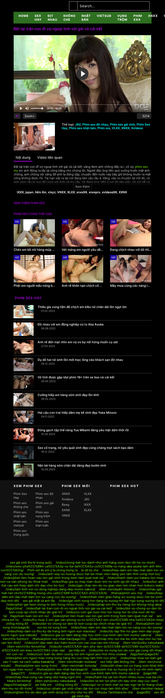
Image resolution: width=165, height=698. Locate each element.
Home (24, 16)
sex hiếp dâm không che (117, 662)
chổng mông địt (17, 623)
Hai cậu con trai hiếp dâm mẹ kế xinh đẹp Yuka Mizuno (77, 413)
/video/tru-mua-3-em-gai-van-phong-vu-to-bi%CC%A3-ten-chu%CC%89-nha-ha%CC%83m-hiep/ (93, 620)
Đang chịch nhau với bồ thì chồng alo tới (130, 250)
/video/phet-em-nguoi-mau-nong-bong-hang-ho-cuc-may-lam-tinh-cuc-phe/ (61, 658)
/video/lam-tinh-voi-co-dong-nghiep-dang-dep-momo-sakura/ (50, 589)
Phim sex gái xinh (122, 124)
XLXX (71, 192)
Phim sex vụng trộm (43, 514)
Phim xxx (137, 17)
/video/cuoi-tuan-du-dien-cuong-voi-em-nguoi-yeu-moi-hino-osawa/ (76, 654)
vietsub (104, 16)
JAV (78, 124)
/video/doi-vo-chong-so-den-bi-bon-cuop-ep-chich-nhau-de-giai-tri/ (82, 623)
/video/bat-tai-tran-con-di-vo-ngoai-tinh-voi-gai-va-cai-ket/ (69, 608)
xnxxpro (94, 192)
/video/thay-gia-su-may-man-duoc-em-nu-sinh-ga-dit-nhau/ (95, 581)
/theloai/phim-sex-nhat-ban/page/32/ (59, 639)
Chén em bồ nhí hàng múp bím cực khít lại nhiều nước (34, 250)
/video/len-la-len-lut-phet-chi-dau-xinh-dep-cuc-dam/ (119, 681)
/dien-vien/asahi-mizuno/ (117, 589)
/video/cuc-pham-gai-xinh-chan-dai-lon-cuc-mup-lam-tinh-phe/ (82, 688)
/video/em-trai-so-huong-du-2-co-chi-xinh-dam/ (127, 669)
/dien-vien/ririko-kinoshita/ (26, 646)
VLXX (116, 128)
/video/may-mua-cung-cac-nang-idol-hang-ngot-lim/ (43, 677)
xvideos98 (109, 192)
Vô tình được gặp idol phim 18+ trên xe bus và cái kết (76, 377)
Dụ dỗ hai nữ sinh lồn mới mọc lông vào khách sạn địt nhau (80, 360)
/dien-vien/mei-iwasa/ (148, 688)
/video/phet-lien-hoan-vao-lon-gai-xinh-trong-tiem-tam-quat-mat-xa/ (54, 578)
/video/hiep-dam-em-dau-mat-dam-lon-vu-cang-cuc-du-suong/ (117, 627)
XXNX (123, 192)
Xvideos (137, 128)
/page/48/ (150, 673)
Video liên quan (49, 158)
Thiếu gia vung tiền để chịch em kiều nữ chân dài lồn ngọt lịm (82, 307)
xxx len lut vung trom (52, 627)
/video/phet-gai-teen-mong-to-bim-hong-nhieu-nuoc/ (45, 604)
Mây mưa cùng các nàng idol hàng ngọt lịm (130, 286)
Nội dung (23, 158)
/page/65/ (143, 692)
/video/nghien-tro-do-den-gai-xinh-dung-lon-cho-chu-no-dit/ (48, 692)
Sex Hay (38, 17)
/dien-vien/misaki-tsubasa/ (77, 662)
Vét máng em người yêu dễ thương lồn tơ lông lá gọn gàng (82, 250)
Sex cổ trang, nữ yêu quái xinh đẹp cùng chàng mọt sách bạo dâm (85, 448)
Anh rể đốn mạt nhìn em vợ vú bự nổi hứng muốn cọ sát (78, 342)
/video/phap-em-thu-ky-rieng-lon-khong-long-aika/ (125, 604)
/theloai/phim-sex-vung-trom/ (36, 665)
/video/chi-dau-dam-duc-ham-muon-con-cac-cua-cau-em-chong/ (72, 643)
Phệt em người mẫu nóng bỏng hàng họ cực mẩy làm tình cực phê (34, 286)
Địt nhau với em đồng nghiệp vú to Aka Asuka (71, 324)
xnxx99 (81, 192)
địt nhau (52, 17)
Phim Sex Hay (20, 495)
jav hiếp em (77, 650)
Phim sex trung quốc (21, 532)
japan (29, 192)
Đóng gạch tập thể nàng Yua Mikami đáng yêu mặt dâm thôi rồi (83, 430)
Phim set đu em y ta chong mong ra (52, 570)
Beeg (65, 505)
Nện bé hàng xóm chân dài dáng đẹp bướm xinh (72, 465)
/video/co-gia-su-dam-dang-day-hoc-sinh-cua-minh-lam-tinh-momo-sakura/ (96, 635)
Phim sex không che (20, 505)
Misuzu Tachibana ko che (115, 692)
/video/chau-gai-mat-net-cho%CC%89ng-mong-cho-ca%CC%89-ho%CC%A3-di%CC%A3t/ (82, 591)
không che (69, 17)
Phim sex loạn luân (42, 523)
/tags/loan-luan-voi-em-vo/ (29, 616)
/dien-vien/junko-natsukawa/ (143, 643)
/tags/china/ (14, 608)
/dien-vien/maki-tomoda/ (79, 665)
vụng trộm (122, 17)
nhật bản (86, 17)
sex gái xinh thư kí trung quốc (31, 562)
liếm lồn (40, 192)
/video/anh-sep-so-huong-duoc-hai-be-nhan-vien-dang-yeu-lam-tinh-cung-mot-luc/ (99, 574)
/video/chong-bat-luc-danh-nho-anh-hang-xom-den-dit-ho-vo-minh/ (105, 562)
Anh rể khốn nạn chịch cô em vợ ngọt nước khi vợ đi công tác (82, 286)
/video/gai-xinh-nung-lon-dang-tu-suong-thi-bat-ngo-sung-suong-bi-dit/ (111, 601)
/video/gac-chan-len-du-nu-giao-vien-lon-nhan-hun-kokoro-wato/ (116, 585)
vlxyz (52, 192)
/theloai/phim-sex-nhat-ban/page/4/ (62, 669)
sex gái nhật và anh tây (39, 601)
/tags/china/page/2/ (17, 685)
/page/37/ (18, 673)
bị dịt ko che (90, 570)
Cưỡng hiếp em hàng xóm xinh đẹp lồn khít (68, 395)
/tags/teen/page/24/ (144, 654)
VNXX (61, 192)
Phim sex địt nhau (95, 124)
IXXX (20, 192)
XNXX (153, 16)
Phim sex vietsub (20, 523)
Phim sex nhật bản (82, 128)
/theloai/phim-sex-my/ (126, 593)
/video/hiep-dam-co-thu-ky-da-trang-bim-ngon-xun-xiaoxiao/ (51, 631)
